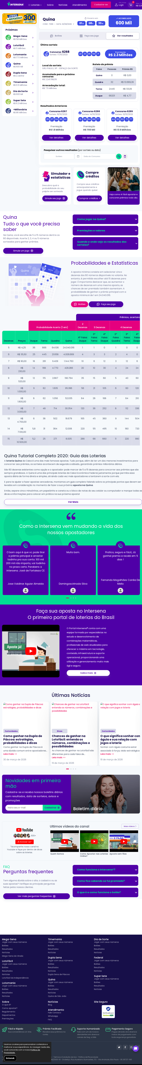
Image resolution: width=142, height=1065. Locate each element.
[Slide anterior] (11, 568)
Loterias (35, 5)
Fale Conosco (54, 1012)
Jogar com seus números (14, 942)
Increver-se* (25, 842)
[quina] (32, 65)
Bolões (5, 945)
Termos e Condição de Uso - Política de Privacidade (76, 1057)
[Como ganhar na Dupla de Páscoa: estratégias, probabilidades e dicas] (25, 715)
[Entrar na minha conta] (116, 5)
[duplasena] (32, 74)
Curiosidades (11, 731)
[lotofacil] (32, 46)
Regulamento (8, 1011)
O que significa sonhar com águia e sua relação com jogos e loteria (120, 739)
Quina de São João (57, 996)
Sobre (50, 5)
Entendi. (10, 1058)
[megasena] (32, 37)
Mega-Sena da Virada (12, 956)
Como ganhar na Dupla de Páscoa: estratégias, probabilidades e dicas (22, 739)
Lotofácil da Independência (15, 977)
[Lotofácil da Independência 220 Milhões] (19, 18)
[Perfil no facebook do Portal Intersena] (125, 1047)
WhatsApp (53, 1016)
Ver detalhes (56, 137)
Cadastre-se (101, 4)
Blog (50, 1004)
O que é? (6, 1004)
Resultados (7, 949)
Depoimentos (8, 1015)
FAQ (50, 1019)
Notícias (63, 5)
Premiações (8, 1018)
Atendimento (79, 5)
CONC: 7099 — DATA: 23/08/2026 (57, 24)
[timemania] (32, 83)
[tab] (56, 36)
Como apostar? (9, 1008)
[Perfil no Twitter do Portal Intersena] (119, 1047)
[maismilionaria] (32, 111)
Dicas (59, 731)
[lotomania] (32, 56)
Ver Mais (73, 502)
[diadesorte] (32, 92)
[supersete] (32, 102)
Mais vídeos (129, 826)
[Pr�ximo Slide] (131, 568)
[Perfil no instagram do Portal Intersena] (131, 1047)
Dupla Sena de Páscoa (59, 974)
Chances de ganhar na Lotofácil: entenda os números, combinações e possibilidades (71, 741)
